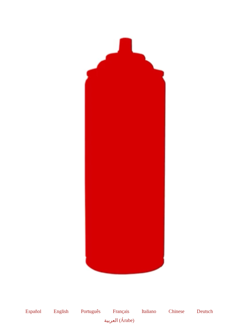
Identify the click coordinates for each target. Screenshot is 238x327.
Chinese (176, 311)
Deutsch (205, 311)
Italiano (149, 311)
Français (121, 311)
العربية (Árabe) (119, 320)
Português (90, 311)
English (61, 311)
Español (33, 311)
